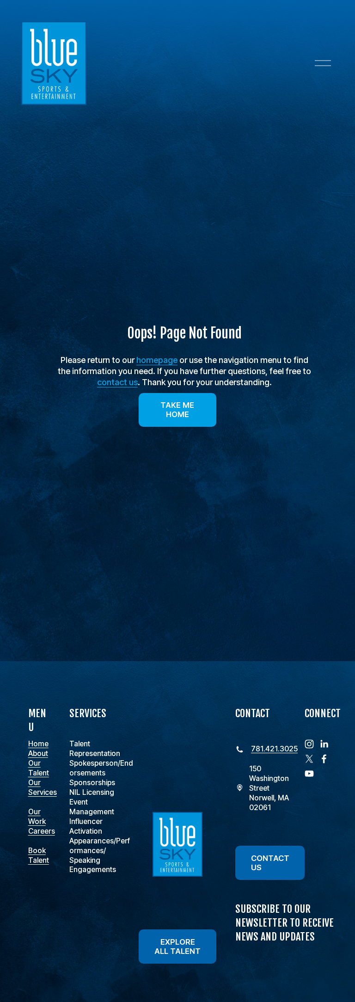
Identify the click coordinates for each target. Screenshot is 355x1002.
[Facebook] (324, 758)
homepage (157, 360)
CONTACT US (270, 863)
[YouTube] (309, 773)
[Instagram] (309, 744)
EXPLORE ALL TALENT (177, 946)
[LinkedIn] (324, 744)
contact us (117, 382)
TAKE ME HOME (177, 409)
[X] (309, 758)
